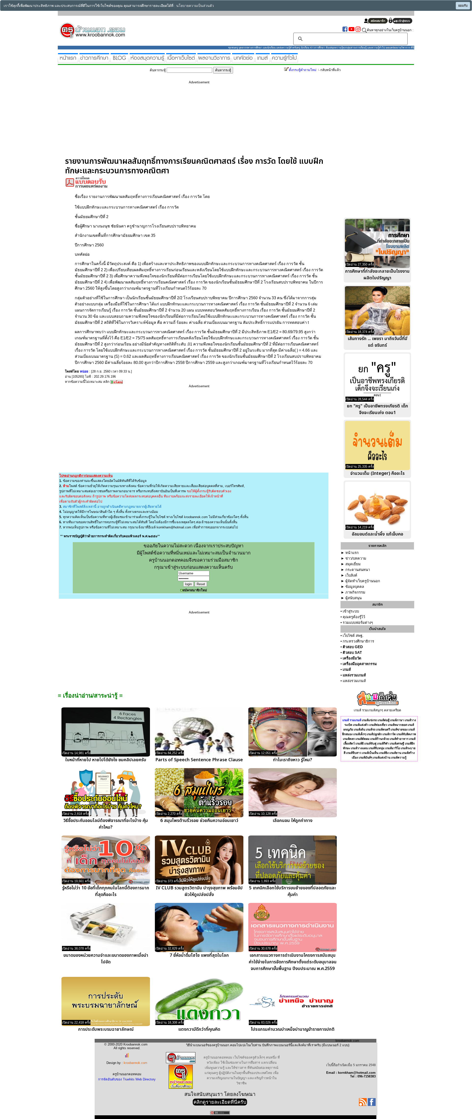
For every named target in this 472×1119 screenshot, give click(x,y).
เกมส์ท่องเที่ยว (378, 725)
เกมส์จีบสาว (353, 753)
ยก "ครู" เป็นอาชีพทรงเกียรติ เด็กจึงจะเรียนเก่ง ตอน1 (377, 409)
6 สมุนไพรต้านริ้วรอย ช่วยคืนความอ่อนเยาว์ (199, 820)
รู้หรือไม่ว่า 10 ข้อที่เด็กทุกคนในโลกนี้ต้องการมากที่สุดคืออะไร (105, 891)
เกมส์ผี (359, 743)
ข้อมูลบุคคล (354, 587)
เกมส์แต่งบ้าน (381, 757)
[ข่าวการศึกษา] (94, 60)
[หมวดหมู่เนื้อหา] (181, 60)
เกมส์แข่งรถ (369, 720)
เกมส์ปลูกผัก (374, 734)
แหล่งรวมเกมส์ (354, 675)
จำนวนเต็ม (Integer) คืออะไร (377, 473)
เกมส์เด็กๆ (359, 734)
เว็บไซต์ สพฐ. (353, 636)
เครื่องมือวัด (352, 658)
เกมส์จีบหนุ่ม (376, 748)
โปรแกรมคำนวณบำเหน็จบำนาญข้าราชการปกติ (293, 1029)
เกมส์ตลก (349, 739)
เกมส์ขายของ (399, 729)
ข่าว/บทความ (355, 558)
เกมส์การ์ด (389, 734)
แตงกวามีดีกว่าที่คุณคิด (199, 1029)
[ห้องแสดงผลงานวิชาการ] (214, 60)
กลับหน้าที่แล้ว (330, 70)
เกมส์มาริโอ (392, 748)
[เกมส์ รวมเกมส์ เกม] (262, 60)
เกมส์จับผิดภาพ (406, 734)
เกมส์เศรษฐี (397, 743)
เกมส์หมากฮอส (397, 725)
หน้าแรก (352, 553)
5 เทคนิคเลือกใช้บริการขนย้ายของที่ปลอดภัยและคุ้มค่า (292, 891)
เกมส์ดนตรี (383, 729)
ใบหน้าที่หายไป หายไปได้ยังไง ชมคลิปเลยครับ (105, 760)
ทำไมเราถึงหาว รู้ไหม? (292, 760)
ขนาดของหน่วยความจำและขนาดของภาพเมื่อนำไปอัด (105, 958)
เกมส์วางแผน (359, 748)
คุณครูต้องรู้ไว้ (354, 617)
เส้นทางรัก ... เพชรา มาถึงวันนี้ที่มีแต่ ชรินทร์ (377, 342)
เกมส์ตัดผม (362, 739)
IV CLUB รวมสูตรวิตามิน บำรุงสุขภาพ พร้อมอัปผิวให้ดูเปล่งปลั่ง (199, 891)
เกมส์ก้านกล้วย (379, 739)
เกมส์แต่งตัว (361, 725)
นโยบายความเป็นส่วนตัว (195, 6)
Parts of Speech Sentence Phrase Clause (199, 760)
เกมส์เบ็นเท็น (370, 753)
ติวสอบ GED (353, 647)
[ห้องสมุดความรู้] (147, 60)
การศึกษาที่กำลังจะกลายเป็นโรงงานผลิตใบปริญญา (377, 274)
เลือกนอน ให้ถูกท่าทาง (292, 820)
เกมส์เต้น (359, 729)
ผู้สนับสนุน (353, 598)
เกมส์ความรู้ (398, 757)
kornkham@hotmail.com (174, 527)
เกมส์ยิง (384, 753)
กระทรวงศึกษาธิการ (358, 641)
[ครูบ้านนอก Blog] (119, 60)
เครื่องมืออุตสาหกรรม (360, 664)
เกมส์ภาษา (397, 720)
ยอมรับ (463, 5)
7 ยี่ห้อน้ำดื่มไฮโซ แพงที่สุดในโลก (199, 955)
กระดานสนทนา (357, 570)
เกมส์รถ (370, 729)
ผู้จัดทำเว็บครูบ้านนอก (362, 581)
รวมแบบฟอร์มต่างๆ (358, 623)
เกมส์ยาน (395, 753)
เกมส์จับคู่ (370, 743)
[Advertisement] (199, 122)
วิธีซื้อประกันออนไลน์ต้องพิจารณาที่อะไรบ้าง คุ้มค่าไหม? (105, 824)
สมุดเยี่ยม (353, 564)
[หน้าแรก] (68, 60)
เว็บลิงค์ (351, 575)
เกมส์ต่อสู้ (383, 720)
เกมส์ (347, 669)
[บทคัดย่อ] (243, 60)
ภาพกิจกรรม (355, 592)
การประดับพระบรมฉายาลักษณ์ (105, 1029)
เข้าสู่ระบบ (351, 611)
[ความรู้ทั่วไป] (284, 60)
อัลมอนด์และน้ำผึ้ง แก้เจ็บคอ (377, 534)
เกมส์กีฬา (383, 743)
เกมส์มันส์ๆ (365, 757)
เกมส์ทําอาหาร (399, 739)
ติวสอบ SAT (352, 653)
